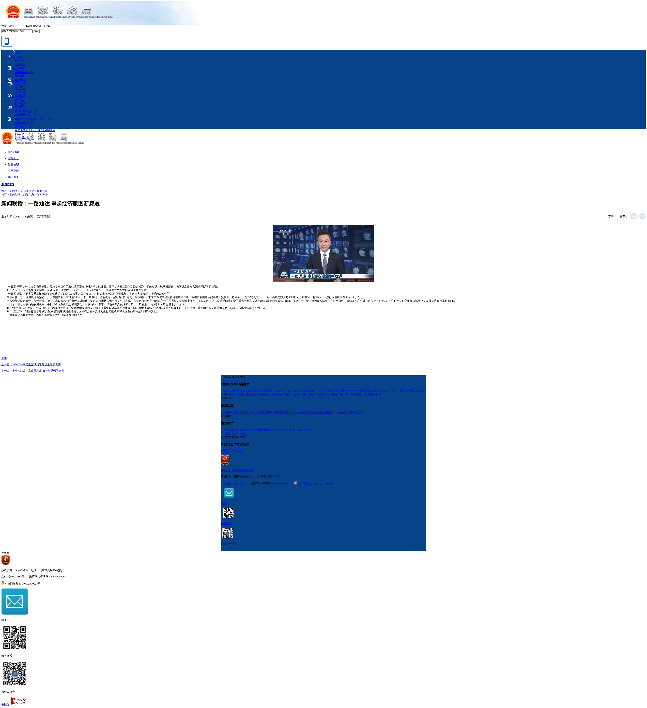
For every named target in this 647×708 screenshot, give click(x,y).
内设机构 (20, 64)
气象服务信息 (304, 430)
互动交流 (17, 96)
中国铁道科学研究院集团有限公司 (315, 412)
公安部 (319, 391)
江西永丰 (226, 451)
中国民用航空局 (357, 394)
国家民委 (309, 391)
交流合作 (20, 83)
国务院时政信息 (24, 72)
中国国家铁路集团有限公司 (237, 412)
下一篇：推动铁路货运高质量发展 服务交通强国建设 (32, 370)
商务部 (262, 394)
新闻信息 (20, 75)
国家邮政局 (374, 394)
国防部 (248, 391)
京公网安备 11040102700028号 (315, 483)
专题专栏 (16, 119)
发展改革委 (259, 391)
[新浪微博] (642, 216)
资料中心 (20, 86)
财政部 (345, 391)
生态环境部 (398, 391)
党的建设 (20, 123)
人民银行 (333, 394)
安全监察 (20, 88)
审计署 (343, 394)
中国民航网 (289, 430)
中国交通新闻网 (272, 430)
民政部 (328, 391)
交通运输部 (227, 394)
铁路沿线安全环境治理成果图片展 (35, 130)
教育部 (271, 391)
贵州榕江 (237, 451)
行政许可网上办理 (25, 111)
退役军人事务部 (317, 394)
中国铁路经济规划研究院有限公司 (274, 412)
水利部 (239, 394)
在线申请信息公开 (25, 115)
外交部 (239, 391)
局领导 (19, 60)
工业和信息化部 (293, 391)
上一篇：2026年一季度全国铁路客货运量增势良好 (31, 364)
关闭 (4, 358)
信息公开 (16, 80)
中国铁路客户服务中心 (234, 430)
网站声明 (237, 470)
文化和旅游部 (275, 394)
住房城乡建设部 (415, 391)
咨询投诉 (20, 103)
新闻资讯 (16, 68)
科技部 (279, 391)
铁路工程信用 (23, 126)
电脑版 (5, 704)
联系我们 (226, 470)
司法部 (337, 391)
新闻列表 (7, 184)
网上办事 (17, 108)
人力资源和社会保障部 (363, 391)
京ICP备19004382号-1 (233, 483)
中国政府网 (227, 391)
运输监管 (20, 91)
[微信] (633, 216)
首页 (18, 52)
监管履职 (17, 84)
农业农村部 (250, 394)
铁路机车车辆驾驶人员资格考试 (34, 118)
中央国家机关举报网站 (234, 433)
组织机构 (16, 57)
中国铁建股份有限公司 (349, 412)
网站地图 (248, 470)
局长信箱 (20, 100)
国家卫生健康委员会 (295, 394)
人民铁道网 (255, 430)
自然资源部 (384, 391)
